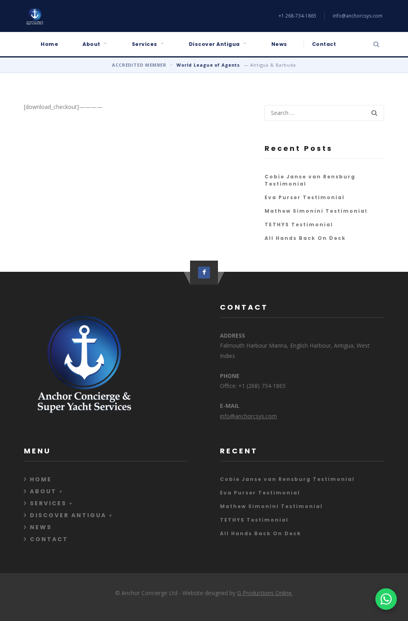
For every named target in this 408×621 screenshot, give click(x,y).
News (279, 44)
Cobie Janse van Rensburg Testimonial (287, 479)
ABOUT (43, 491)
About (91, 44)
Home (49, 44)
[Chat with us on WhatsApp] (386, 599)
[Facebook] (204, 273)
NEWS (41, 527)
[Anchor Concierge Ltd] (34, 16)
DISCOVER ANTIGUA (68, 515)
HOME (41, 479)
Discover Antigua (214, 44)
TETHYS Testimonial (299, 224)
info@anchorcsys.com (357, 15)
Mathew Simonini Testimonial (316, 211)
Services (144, 44)
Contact (324, 44)
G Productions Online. (265, 593)
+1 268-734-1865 (297, 15)
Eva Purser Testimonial (305, 197)
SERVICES (48, 503)
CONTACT (49, 539)
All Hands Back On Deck (305, 238)
